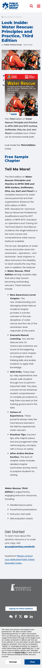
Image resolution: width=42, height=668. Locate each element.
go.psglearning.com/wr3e (20, 546)
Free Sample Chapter (16, 159)
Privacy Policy (20, 652)
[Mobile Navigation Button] (38, 6)
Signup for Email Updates (21, 609)
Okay (32, 662)
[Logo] (10, 6)
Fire (5, 17)
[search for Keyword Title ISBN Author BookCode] (33, 6)
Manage (13, 662)
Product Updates (15, 17)
